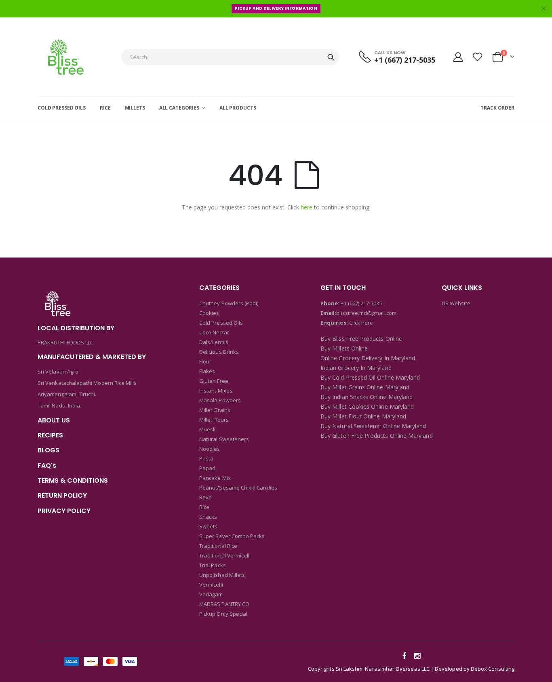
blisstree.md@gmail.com (366, 313)
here (306, 207)
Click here (361, 322)
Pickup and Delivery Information (276, 8)
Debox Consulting (492, 668)
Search (330, 57)
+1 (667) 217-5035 (361, 303)
